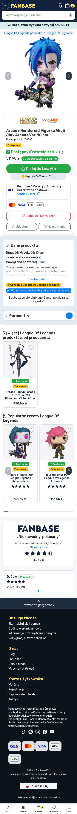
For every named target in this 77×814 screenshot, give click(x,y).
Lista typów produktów (47, 797)
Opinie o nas (16, 664)
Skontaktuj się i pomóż (24, 623)
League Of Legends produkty (23, 33)
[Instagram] (38, 732)
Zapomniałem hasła (22, 694)
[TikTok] (23, 732)
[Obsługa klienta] (61, 5)
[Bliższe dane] (69, 316)
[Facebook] (45, 732)
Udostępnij (23, 226)
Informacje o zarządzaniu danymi (32, 633)
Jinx (41, 262)
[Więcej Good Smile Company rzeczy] (50, 121)
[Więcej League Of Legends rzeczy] (28, 121)
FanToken (14, 659)
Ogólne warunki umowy (24, 628)
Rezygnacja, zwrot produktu (28, 638)
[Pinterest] (30, 732)
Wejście (13, 684)
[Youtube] (52, 732)
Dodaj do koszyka (40, 168)
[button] (68, 76)
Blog (11, 654)
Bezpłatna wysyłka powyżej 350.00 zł (40, 25)
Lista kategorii (25, 797)
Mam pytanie (56, 226)
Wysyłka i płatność (21, 668)
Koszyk (13, 699)
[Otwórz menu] (5, 6)
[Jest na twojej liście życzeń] (31, 347)
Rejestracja (16, 689)
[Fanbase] (23, 5)
